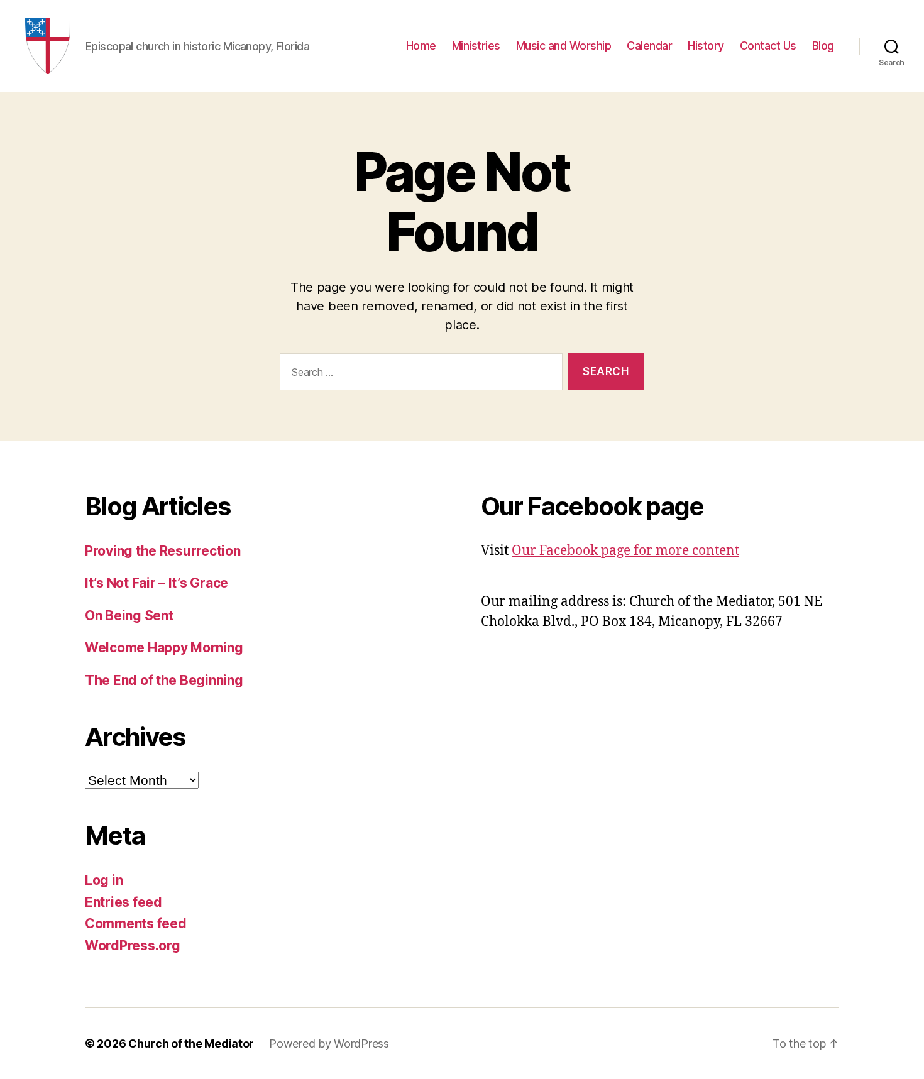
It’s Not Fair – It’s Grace (156, 583)
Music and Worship (564, 45)
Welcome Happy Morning (164, 647)
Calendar (649, 45)
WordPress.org (132, 945)
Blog (823, 45)
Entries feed (123, 902)
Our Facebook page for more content (625, 550)
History (706, 45)
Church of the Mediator (191, 1043)
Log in (104, 880)
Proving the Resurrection (163, 551)
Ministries (476, 45)
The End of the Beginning (164, 680)
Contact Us (768, 45)
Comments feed (136, 923)
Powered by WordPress (329, 1043)
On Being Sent (129, 615)
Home (421, 45)
